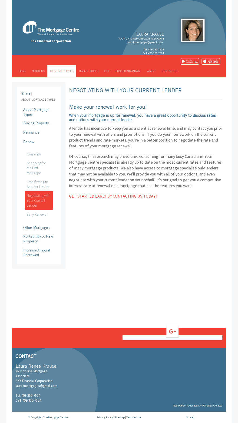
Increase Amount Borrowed (36, 252)
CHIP (107, 71)
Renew (28, 141)
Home (22, 71)
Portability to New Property (38, 238)
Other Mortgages (36, 227)
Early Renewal (37, 214)
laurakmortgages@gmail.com (145, 42)
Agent (151, 71)
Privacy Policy (105, 417)
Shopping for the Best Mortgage (36, 168)
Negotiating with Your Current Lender (38, 200)
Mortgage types (61, 71)
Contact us (170, 71)
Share (25, 93)
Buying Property (36, 123)
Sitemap (120, 417)
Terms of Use (133, 417)
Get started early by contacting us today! (113, 196)
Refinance (31, 132)
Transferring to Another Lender (38, 184)
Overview (34, 154)
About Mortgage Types (36, 112)
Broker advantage (129, 71)
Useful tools (88, 71)
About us (38, 71)
